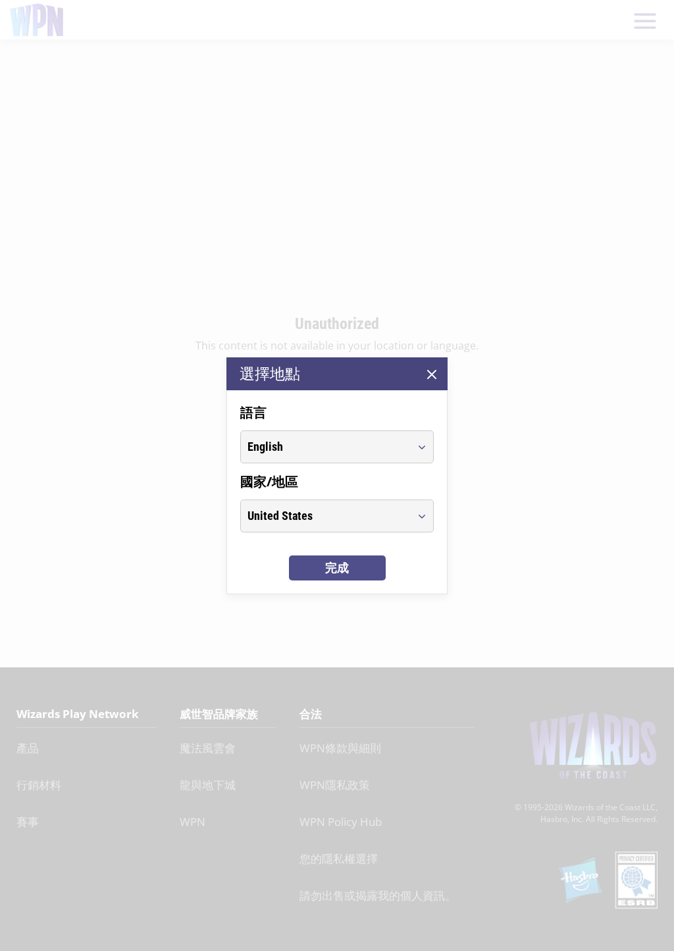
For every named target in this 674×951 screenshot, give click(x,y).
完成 (337, 568)
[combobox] (325, 447)
